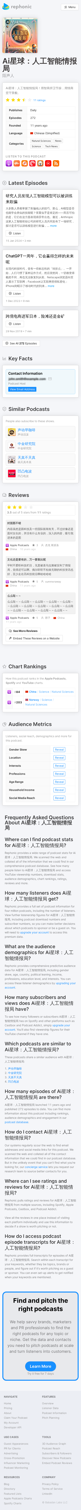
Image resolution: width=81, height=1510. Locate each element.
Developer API (12, 1427)
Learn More (40, 1366)
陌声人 (8, 75)
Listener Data (50, 1408)
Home (7, 1403)
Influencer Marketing (16, 1463)
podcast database (16, 1122)
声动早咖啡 (26, 430)
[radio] (8, 100)
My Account (11, 1422)
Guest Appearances (16, 1443)
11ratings (39, 100)
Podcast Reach (51, 1448)
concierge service (36, 1167)
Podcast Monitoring (16, 1467)
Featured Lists (12, 1493)
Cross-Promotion (14, 1458)
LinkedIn (47, 1493)
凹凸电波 (25, 471)
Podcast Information (54, 1413)
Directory (9, 1488)
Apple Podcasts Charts (18, 1498)
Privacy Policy (50, 1484)
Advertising (11, 1453)
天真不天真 (26, 457)
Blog (6, 1484)
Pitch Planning (50, 1417)
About (7, 1413)
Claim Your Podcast (16, 1417)
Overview (48, 1403)
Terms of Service (52, 1488)
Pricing (8, 1408)
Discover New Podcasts (56, 1458)
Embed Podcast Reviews (57, 1463)
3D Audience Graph (54, 1443)
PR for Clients (12, 1448)
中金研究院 (26, 444)
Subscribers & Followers (57, 1453)
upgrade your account (34, 932)
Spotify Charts (12, 1503)
